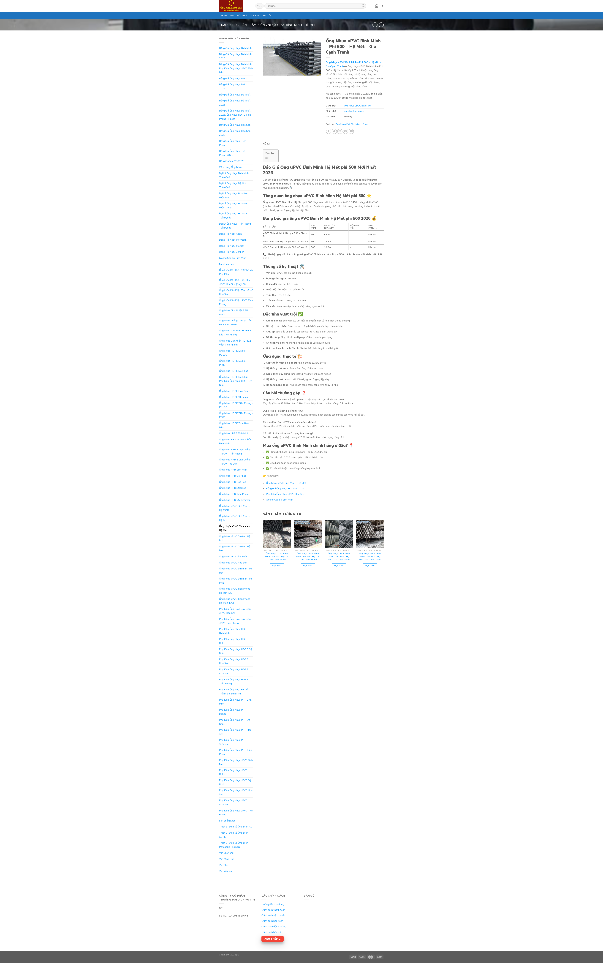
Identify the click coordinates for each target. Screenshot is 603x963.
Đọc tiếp (276, 565)
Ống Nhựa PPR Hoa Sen (232, 482)
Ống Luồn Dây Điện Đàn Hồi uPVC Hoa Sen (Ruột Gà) (234, 282)
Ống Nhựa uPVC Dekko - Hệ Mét (234, 548)
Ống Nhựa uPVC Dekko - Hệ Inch (234, 538)
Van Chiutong (226, 853)
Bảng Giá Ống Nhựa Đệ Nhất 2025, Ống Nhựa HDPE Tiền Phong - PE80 (235, 114)
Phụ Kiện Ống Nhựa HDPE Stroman (233, 671)
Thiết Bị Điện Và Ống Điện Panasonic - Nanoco (233, 845)
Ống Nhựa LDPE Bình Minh (233, 433)
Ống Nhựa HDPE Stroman (233, 397)
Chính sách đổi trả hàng (273, 926)
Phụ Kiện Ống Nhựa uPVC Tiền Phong (236, 812)
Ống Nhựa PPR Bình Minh (233, 469)
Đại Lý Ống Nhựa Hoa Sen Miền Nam (233, 195)
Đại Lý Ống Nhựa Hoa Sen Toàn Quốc (233, 215)
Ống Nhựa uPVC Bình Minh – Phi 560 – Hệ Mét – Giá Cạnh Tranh (339, 556)
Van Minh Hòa (226, 859)
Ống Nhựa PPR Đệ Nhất (232, 476)
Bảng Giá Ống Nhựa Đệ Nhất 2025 (234, 102)
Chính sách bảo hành (272, 921)
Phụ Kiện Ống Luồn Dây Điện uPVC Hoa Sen (235, 611)
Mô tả (266, 143)
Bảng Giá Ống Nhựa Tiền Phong (232, 143)
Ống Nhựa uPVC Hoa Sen (233, 562)
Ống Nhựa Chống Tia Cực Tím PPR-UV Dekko (235, 322)
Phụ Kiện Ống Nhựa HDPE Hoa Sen (233, 661)
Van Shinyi (224, 865)
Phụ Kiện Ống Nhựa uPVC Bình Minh (236, 762)
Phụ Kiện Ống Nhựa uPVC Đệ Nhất (235, 782)
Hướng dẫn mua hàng (272, 904)
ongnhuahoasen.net (354, 111)
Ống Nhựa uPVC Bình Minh (357, 105)
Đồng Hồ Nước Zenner (231, 252)
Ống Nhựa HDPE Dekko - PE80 (233, 363)
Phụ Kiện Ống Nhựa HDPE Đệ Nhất (235, 651)
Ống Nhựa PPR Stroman (232, 488)
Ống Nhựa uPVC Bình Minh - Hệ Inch (234, 518)
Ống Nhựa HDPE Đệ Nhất (233, 371)
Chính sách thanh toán (273, 910)
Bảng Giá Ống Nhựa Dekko (233, 78)
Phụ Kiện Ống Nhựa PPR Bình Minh (235, 702)
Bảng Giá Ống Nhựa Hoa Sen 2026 (285, 488)
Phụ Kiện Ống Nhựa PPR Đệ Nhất (234, 722)
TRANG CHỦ (227, 15)
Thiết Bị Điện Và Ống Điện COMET (233, 835)
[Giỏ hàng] (376, 6)
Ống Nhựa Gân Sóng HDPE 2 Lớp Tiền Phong (235, 332)
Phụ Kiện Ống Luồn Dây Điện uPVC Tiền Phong (235, 621)
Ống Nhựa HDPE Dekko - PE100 (233, 353)
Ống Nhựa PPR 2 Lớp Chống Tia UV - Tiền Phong (234, 451)
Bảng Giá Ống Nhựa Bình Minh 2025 (235, 56)
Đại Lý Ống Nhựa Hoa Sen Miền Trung (233, 205)
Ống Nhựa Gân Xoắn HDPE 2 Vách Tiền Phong (235, 343)
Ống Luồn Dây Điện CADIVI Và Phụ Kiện (236, 272)
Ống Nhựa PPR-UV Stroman (234, 500)
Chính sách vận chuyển (273, 915)
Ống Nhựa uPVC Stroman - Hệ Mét (236, 581)
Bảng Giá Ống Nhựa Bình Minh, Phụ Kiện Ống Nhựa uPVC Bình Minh (236, 68)
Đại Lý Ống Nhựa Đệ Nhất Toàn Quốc (233, 185)
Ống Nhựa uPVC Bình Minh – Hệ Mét (286, 483)
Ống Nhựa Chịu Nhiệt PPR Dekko (233, 312)
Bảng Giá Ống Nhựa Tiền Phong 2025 (232, 153)
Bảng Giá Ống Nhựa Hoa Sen (234, 125)
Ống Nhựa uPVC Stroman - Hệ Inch (236, 570)
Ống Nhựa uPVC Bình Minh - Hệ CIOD (234, 508)
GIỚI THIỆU (242, 15)
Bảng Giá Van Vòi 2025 (231, 161)
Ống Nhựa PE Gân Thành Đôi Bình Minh (235, 441)
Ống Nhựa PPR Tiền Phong (234, 494)
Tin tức (267, 15)
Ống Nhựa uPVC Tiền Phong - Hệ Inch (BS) (235, 591)
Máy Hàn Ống (226, 264)
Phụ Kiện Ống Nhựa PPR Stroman (232, 742)
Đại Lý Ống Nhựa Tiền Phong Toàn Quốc (235, 226)
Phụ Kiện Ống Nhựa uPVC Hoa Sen (236, 792)
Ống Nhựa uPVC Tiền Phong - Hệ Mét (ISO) (235, 601)
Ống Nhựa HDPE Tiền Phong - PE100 (236, 405)
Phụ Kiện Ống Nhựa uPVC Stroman (233, 802)
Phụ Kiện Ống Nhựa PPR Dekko (232, 712)
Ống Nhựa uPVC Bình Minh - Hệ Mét (288, 25)
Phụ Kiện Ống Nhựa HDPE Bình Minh (233, 631)
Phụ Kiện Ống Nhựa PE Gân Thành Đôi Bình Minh (234, 691)
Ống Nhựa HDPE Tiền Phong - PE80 (236, 415)
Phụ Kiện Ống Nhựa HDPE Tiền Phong (233, 681)
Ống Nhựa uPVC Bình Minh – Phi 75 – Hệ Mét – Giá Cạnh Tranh (276, 556)
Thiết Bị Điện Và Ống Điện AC (235, 826)
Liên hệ (255, 15)
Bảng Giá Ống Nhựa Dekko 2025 (233, 86)
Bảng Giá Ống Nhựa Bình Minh (235, 48)
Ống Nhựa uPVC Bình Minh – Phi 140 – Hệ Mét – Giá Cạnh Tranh (370, 556)
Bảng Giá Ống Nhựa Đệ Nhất (234, 94)
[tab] (266, 144)
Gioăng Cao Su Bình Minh (232, 258)
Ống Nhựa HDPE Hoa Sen (233, 391)
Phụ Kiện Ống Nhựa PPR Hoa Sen (235, 732)
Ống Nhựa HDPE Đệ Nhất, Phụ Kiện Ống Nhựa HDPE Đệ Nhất (235, 381)
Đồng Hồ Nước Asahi (230, 234)
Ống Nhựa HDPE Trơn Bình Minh (234, 425)
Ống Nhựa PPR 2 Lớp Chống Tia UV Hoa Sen (234, 461)
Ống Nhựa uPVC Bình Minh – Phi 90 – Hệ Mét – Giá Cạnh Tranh (308, 556)
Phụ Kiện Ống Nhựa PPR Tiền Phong (235, 752)
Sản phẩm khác (227, 820)
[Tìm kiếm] (363, 6)
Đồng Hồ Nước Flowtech (233, 240)
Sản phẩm (248, 25)
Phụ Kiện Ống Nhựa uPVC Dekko (233, 772)
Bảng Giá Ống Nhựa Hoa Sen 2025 (234, 133)
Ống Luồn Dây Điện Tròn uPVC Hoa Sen (236, 292)
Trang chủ (228, 25)
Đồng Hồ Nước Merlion (231, 246)
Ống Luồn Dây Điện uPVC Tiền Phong (236, 302)
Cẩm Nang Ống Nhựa (230, 167)
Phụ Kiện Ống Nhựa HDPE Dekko (233, 641)
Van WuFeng (226, 871)
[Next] (383, 547)
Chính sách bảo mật (271, 932)
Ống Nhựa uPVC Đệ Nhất (233, 556)
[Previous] (263, 547)
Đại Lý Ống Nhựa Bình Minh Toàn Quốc (234, 175)
